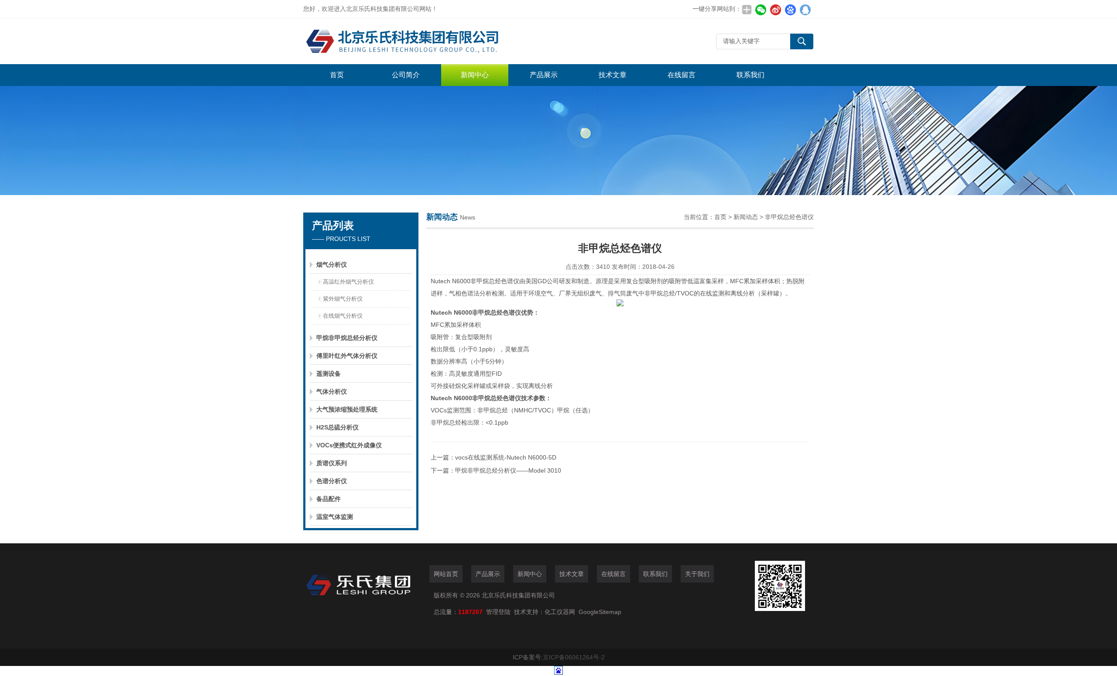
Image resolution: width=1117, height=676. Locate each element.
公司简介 (406, 75)
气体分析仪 (331, 391)
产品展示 (544, 75)
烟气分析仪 (331, 264)
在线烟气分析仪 (343, 315)
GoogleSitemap (600, 611)
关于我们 (697, 573)
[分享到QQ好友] (805, 10)
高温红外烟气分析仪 (348, 281)
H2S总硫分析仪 (337, 427)
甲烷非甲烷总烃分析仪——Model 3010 (508, 470)
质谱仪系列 (331, 463)
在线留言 (682, 75)
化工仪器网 (560, 611)
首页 (337, 75)
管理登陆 (498, 611)
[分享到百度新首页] (790, 10)
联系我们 (750, 75)
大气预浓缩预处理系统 (346, 409)
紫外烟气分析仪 (343, 298)
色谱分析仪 (331, 480)
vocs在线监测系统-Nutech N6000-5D (505, 457)
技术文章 (613, 75)
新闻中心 (475, 75)
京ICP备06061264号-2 (574, 657)
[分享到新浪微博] (775, 10)
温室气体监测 (334, 516)
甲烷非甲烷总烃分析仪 (346, 337)
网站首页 (446, 573)
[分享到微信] (760, 10)
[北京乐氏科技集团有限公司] (434, 41)
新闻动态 (745, 216)
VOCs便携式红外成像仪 (349, 445)
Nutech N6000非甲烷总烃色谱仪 (475, 281)
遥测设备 (328, 373)
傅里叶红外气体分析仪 (346, 355)
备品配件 (328, 498)
